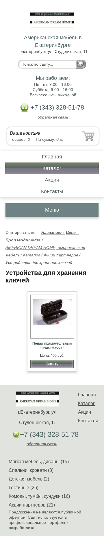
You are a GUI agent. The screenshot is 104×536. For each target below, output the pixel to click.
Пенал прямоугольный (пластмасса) (52, 345)
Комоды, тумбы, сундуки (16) (39, 496)
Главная (52, 157)
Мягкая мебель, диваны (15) (39, 461)
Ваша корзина (25, 133)
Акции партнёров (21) (32, 504)
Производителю (24, 240)
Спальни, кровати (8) (31, 470)
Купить (52, 364)
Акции (52, 180)
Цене (72, 232)
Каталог (52, 168)
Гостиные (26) (23, 487)
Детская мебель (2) (29, 478)
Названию (53, 232)
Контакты (52, 191)
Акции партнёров (61, 255)
